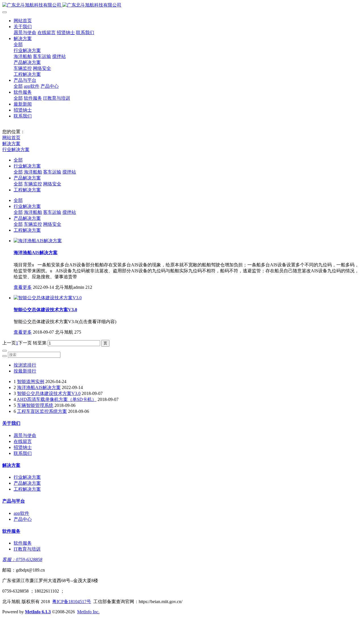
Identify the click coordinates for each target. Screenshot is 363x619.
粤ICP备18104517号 (71, 601)
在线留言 (46, 32)
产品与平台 (25, 80)
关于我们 (23, 26)
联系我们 (85, 32)
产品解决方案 (27, 62)
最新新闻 (23, 104)
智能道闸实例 (30, 381)
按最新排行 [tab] (25, 371)
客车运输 (42, 56)
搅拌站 (59, 56)
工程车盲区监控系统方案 (42, 411)
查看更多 (23, 287)
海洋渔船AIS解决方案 (36, 252)
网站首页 (23, 20)
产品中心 (50, 86)
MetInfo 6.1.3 (38, 611)
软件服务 (23, 92)
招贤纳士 (66, 32)
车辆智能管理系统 (35, 405)
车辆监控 (23, 68)
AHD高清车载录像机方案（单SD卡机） (56, 399)
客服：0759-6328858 (22, 559)
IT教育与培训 (56, 98)
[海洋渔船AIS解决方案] (38, 240)
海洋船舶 (23, 56)
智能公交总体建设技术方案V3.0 (45, 309)
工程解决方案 (27, 74)
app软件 (31, 86)
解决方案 (23, 38)
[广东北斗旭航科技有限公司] (181, 5)
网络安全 (42, 68)
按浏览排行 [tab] (25, 365)
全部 (18, 44)
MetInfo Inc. (88, 611)
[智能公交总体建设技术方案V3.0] (48, 297)
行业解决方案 (27, 50)
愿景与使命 (25, 32)
